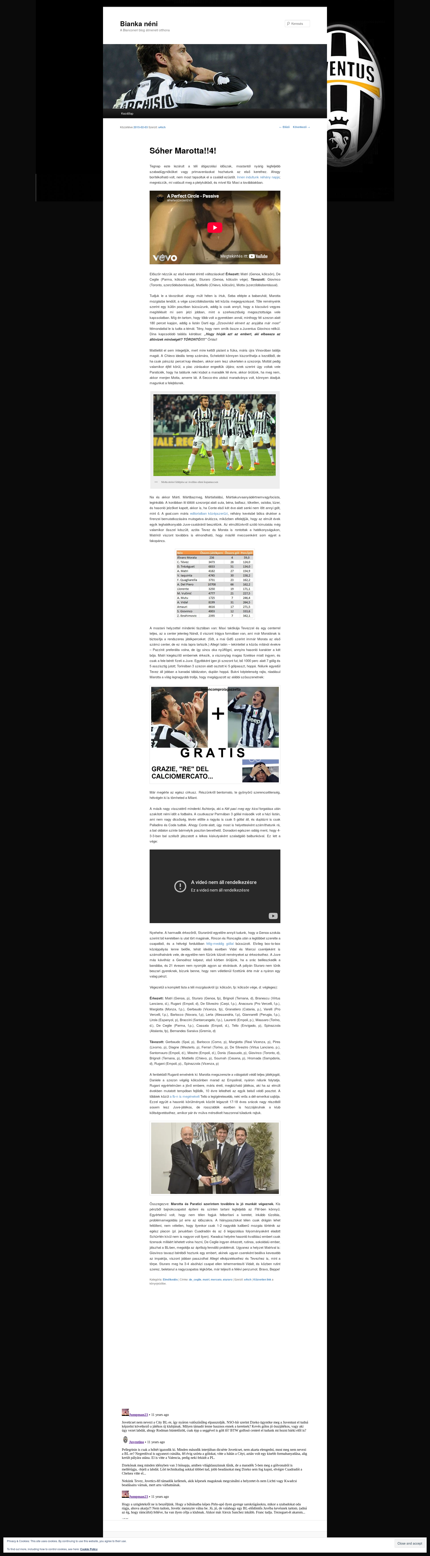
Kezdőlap (127, 113)
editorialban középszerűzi (209, 513)
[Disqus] (215, 1347)
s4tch (162, 127)
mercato (216, 1279)
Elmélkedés (170, 1279)
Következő (301, 127)
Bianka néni (139, 23)
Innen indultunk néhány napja (258, 177)
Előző (284, 127)
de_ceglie (195, 1279)
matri (206, 1279)
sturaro (227, 1279)
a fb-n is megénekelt (185, 1096)
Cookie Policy (89, 1549)
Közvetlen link (262, 1279)
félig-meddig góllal (219, 943)
